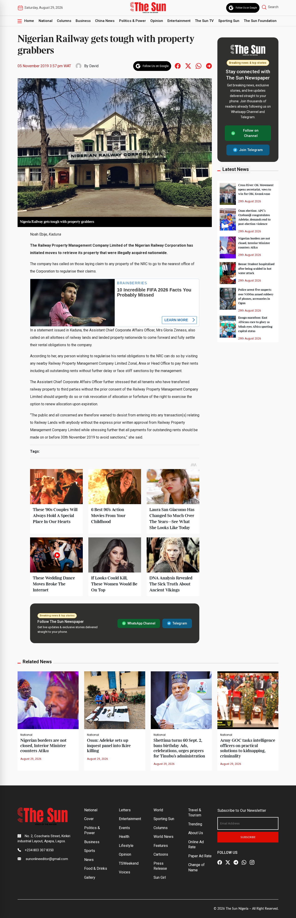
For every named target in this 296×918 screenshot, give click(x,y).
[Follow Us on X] (227, 862)
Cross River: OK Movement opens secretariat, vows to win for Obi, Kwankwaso (256, 189)
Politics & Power (132, 21)
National (45, 21)
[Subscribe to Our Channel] (236, 862)
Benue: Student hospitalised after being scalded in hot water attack (256, 268)
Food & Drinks (95, 868)
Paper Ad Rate (200, 856)
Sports (89, 850)
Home (29, 21)
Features (161, 845)
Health (124, 836)
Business (83, 21)
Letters (125, 810)
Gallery (89, 877)
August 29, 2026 (30, 758)
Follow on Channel (251, 133)
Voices (124, 872)
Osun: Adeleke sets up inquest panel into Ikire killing (109, 746)
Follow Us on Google (246, 7)
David (94, 66)
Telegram (180, 623)
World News (163, 836)
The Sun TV (204, 21)
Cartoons (161, 854)
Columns (64, 21)
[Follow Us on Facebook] (219, 862)
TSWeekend (129, 863)
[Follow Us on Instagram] (252, 862)
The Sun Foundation (260, 21)
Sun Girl (160, 877)
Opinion (156, 21)
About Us (195, 833)
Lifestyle (126, 845)
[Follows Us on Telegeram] (209, 66)
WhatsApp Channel (141, 623)
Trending (195, 824)
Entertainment (179, 21)
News (89, 859)
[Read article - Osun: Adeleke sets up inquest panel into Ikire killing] (114, 700)
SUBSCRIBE (248, 837)
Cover (89, 819)
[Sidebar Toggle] (20, 21)
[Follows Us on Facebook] (178, 66)
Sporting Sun (228, 21)
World (158, 810)
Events (124, 828)
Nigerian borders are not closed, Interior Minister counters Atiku (254, 243)
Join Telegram (251, 150)
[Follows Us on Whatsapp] (198, 66)
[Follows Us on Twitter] (188, 66)
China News (104, 21)
